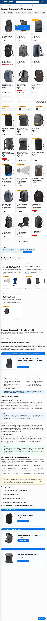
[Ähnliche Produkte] (14, 28)
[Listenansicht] (45, 16)
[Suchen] (37, 1)
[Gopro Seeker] (39, 226)
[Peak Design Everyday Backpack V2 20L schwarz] (24, 124)
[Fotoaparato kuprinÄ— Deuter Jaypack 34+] (39, 56)
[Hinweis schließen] (28, 25)
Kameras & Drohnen (19, 5)
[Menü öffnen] (2, 2)
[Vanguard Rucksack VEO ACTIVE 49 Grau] (24, 30)
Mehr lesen (4, 273)
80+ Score (24, 12)
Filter (4, 12)
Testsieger (11, 12)
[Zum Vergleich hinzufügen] (14, 26)
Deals (18, 12)
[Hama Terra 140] (39, 124)
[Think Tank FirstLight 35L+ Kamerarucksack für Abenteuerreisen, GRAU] (24, 201)
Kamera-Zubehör (27, 5)
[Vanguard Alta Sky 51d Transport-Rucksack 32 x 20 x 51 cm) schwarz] (24, 56)
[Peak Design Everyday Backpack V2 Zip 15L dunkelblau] (8, 201)
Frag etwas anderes (28, 252)
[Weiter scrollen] (45, 104)
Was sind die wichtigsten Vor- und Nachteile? (26, 249)
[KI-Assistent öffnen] (40, 2)
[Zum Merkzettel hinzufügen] (14, 31)
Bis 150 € (36, 12)
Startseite (3, 5)
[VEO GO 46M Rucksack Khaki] (39, 175)
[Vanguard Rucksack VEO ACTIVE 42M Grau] (24, 175)
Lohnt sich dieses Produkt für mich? (9, 249)
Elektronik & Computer (10, 5)
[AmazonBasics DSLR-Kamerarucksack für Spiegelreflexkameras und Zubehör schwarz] (39, 201)
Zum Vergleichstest (17, 288)
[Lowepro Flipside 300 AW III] (8, 124)
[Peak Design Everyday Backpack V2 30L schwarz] (24, 149)
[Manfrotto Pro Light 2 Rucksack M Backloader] (24, 226)
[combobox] (27, 2)
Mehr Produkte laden (23, 241)
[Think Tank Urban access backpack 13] (39, 81)
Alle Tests (44, 96)
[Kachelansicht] (43, 16)
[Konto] (45, 2)
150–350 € (43, 12)
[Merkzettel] (43, 2)
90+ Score (30, 12)
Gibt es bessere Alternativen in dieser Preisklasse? (11, 252)
